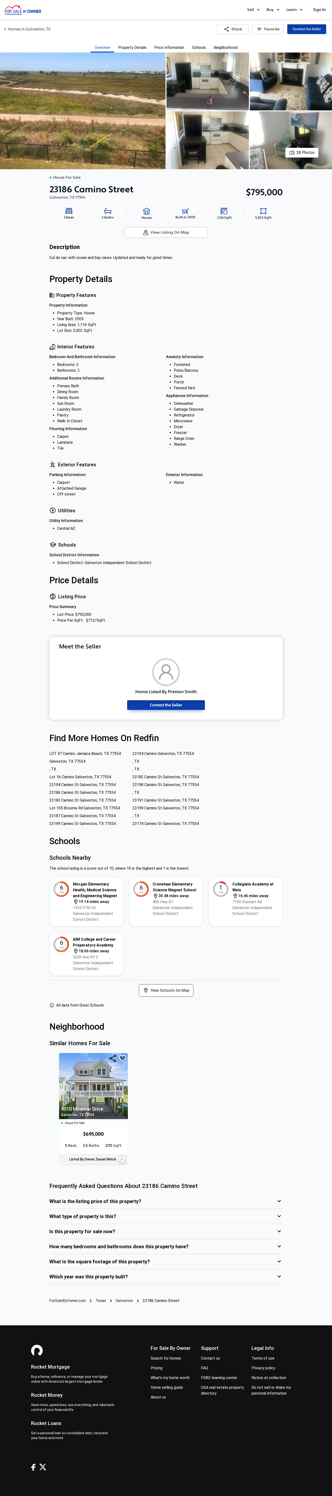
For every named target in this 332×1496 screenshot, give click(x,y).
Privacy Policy (263, 1368)
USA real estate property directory (222, 1390)
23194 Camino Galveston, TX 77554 (163, 753)
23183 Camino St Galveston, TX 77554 (82, 800)
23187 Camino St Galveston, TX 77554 (82, 816)
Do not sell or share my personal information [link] (271, 1390)
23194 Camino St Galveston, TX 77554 (82, 784)
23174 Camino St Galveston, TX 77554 (165, 823)
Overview (102, 47)
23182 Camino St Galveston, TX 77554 (165, 777)
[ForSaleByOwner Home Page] (23, 10)
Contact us (210, 1358)
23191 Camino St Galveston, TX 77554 (165, 800)
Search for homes (166, 1358)
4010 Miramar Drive (82, 1111)
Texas (101, 1300)
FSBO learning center (219, 1377)
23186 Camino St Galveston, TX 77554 (82, 792)
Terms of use (263, 1358)
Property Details (132, 47)
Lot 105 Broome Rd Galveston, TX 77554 (84, 808)
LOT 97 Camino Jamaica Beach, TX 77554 (85, 753)
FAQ (204, 1368)
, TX (135, 761)
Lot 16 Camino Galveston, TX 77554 (80, 777)
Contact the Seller (307, 29)
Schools (199, 47)
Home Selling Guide (167, 1387)
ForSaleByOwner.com (67, 1300)
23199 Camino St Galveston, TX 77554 (165, 808)
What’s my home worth (170, 1377)
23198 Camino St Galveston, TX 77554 (165, 784)
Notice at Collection (269, 1377)
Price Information (169, 47)
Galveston (124, 1300)
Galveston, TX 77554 (67, 761)
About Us (158, 1397)
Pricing (156, 1368)
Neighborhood (225, 47)
